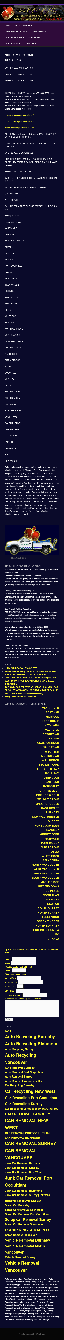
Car (40, 1081)
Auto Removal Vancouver (21, 1081)
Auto (8, 1031)
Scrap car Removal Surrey (28, 1219)
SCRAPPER (39, 1229)
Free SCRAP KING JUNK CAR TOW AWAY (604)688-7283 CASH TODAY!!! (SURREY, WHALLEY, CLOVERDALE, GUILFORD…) (30, 680)
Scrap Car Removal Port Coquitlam (27, 1214)
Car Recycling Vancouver (21, 1109)
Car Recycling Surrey (24, 1103)
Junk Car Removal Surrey (21, 1195)
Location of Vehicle (13, 995)
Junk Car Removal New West (23, 1172)
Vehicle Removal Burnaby (27, 1240)
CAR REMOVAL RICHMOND (22, 1138)
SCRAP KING (16, 1229)
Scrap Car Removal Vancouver (24, 1224)
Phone (8, 970)
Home (8, 25)
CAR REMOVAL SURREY (30, 1143)
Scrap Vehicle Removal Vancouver (20, 696)
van (35, 1235)
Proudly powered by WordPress (32, 1334)
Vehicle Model (11, 982)
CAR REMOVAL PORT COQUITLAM (27, 1133)
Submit (9, 1019)
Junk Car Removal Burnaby (22, 1163)
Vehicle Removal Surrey (20, 1257)
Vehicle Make (11, 978)
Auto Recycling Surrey (19, 1049)
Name (8, 959)
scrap (36, 1200)
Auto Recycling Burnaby (30, 1036)
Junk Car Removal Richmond (23, 1191)
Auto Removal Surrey (18, 1076)
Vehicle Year (11, 986)
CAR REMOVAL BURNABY (48, 1109)
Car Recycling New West (30, 1091)
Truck (28, 1235)
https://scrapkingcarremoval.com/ (19, 115)
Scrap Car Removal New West (24, 1210)
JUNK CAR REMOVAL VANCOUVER (21, 668)
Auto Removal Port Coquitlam (24, 1072)
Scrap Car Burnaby (17, 1205)
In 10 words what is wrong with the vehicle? (23, 998)
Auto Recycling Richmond (32, 1043)
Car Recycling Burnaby (19, 1085)
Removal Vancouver (17, 1201)
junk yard (44, 1195)
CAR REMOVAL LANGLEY (27, 1114)
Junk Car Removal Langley (22, 1168)
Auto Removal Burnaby (20, 1068)
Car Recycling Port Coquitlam (31, 1097)
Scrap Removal (14, 1235)
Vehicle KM (10, 990)
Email (8, 963)
